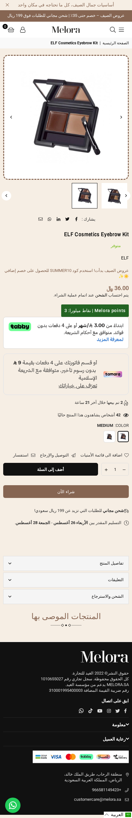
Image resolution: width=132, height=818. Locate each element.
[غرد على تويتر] (67, 219)
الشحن (101, 295)
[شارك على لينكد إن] (58, 219)
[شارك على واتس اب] (49, 219)
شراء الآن (65, 491)
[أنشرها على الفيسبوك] (76, 219)
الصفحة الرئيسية (116, 43)
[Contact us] (13, 805)
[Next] (11, 117)
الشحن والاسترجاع (108, 596)
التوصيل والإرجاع (55, 455)
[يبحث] (113, 29)
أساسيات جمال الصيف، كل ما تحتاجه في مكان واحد (66, 4)
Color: (113, 425)
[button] (11, 29)
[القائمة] (121, 29)
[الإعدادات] (23, 29)
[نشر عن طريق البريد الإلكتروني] (40, 219)
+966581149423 (106, 789)
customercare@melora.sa (97, 799)
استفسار (21, 455)
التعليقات (116, 579)
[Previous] (121, 117)
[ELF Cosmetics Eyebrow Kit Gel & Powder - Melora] (114, 195)
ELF (125, 257)
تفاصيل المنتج (112, 563)
